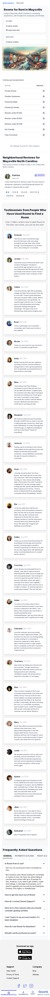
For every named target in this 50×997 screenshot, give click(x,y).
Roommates (23, 994)
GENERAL (7, 856)
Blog (34, 971)
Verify (32, 994)
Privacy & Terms (13, 974)
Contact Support (13, 978)
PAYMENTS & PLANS (24, 856)
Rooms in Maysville (9, 995)
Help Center (11, 971)
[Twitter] (25, 986)
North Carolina (8, 3)
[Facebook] (19, 986)
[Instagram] (31, 986)
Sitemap (36, 974)
